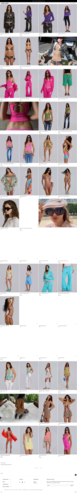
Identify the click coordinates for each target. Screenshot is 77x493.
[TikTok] (24, 482)
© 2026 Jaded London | (7, 489)
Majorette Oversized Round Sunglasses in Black (26, 228)
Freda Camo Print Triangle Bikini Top (5, 66)
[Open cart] (73, 3)
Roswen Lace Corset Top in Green (43, 131)
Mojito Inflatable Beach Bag (42, 325)
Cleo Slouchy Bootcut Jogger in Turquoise (63, 293)
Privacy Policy (16, 489)
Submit (72, 485)
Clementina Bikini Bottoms (23, 325)
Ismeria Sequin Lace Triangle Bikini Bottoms (63, 196)
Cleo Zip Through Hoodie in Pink (43, 98)
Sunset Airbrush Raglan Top (4, 260)
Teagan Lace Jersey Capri (61, 33)
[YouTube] (22, 482)
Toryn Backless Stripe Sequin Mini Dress (63, 163)
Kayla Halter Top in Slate (4, 357)
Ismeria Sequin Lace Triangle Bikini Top (44, 196)
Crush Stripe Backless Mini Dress (62, 325)
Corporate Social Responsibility (32, 489)
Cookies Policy (20, 489)
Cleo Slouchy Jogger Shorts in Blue (24, 293)
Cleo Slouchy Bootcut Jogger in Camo (24, 33)
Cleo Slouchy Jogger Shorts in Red (43, 260)
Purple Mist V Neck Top (42, 33)
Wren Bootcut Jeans (22, 357)
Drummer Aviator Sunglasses (4, 228)
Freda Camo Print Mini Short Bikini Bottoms (25, 66)
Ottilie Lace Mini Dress (3, 293)
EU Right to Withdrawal (40, 489)
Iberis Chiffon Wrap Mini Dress (43, 163)
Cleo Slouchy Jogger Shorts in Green (63, 98)
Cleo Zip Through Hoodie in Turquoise (44, 293)
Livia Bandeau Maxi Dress (23, 196)
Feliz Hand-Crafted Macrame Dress (62, 423)
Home (2, 473)
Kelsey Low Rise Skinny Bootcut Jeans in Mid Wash (7, 163)
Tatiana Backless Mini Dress (23, 260)
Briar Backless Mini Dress (61, 455)
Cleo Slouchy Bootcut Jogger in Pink (24, 98)
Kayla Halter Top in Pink (4, 98)
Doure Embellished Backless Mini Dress (44, 423)
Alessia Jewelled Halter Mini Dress (24, 455)
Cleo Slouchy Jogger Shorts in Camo (63, 260)
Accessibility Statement (25, 489)
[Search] (70, 3)
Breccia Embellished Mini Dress (5, 196)
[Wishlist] (72, 3)
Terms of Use (12, 489)
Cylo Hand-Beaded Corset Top (43, 357)
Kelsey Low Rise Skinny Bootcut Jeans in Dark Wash (65, 131)
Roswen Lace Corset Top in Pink (24, 163)
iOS (35, 481)
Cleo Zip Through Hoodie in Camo (5, 33)
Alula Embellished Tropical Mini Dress (5, 455)
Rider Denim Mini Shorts (61, 357)
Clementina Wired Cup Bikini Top (5, 325)
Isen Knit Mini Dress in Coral (42, 455)
